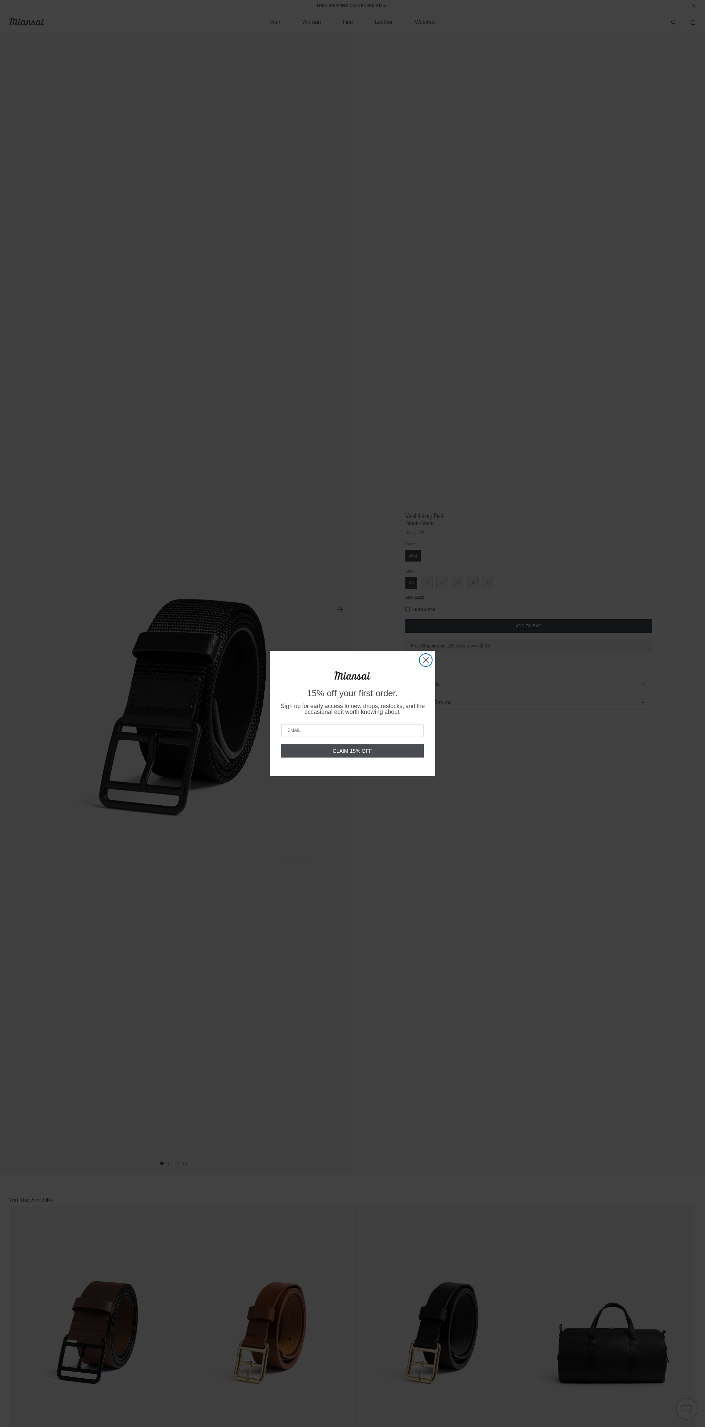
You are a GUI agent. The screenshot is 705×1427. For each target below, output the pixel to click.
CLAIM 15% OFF (352, 751)
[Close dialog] (425, 660)
